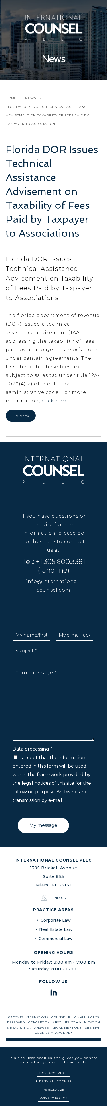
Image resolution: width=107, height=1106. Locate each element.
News (30, 98)
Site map (92, 1027)
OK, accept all (55, 1073)
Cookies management (55, 1033)
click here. (55, 401)
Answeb (41, 1027)
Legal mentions (67, 1027)
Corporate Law (56, 920)
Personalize (53, 1089)
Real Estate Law (55, 929)
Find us (59, 898)
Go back (20, 415)
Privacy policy (54, 1098)
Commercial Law (56, 938)
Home (11, 98)
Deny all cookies (55, 1081)
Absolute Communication (76, 1022)
